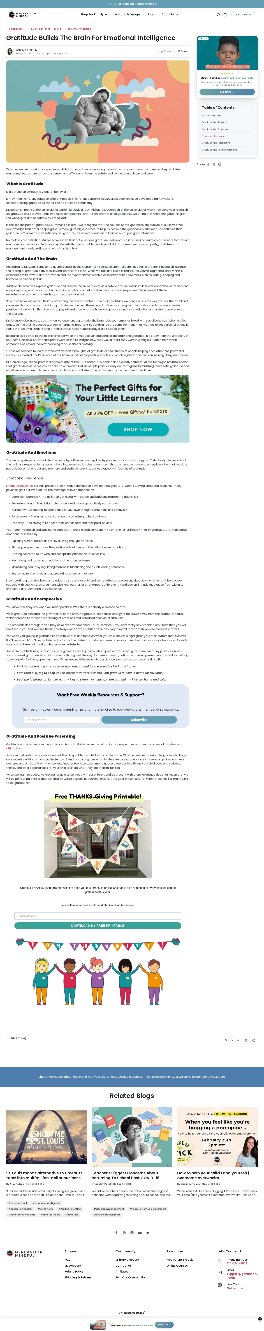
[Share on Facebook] (209, 164)
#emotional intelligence (46, 1203)
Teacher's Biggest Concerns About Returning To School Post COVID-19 (125, 1175)
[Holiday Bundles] (97, 409)
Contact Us (123, 1265)
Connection (16, 29)
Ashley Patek (24, 50)
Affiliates (121, 1271)
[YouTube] (140, 1233)
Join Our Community (130, 1277)
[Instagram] (132, 1233)
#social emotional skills (21, 1214)
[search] (218, 14)
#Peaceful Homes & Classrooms (148, 1208)
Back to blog (18, 1038)
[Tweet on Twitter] (215, 164)
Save (184, 51)
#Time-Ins (72, 1214)
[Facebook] (116, 1233)
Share (167, 51)
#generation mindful (20, 1208)
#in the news (45, 1208)
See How (225, 91)
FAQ (67, 1260)
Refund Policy (74, 1271)
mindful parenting (80, 29)
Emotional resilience (19, 486)
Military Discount (127, 1260)
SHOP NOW (243, 14)
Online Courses (177, 1265)
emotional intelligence (46, 29)
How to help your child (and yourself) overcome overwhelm (213, 1175)
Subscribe (139, 719)
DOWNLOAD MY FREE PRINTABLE (97, 925)
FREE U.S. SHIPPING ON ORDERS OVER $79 (132, 4)
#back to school (17, 1203)
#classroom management (109, 1208)
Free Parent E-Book (179, 1260)
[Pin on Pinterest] (221, 164)
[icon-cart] (225, 14)
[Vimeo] (148, 1233)
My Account (72, 1265)
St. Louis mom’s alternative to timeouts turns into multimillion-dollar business (44, 1175)
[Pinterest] (124, 1233)
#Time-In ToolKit (50, 1214)
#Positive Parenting (69, 1208)
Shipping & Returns (78, 1277)
